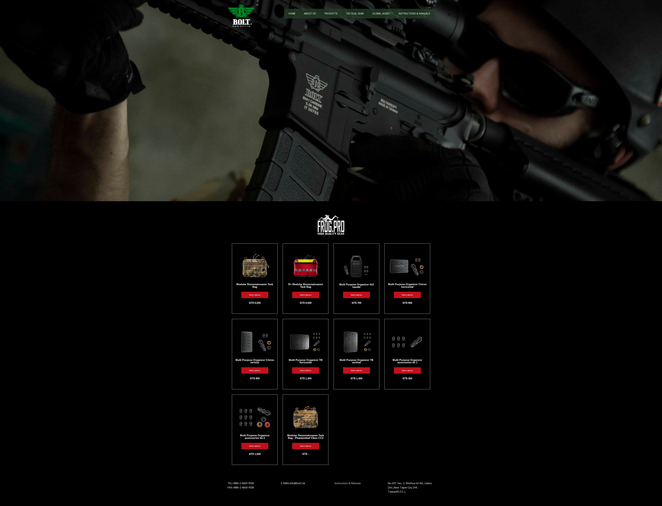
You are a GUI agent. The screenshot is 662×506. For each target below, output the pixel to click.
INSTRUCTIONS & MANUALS (414, 13)
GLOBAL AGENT (381, 13)
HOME (291, 13)
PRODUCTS (330, 13)
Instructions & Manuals (347, 483)
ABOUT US (310, 13)
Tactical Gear (355, 13)
